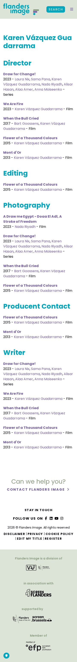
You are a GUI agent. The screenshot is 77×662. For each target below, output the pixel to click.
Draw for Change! (19, 74)
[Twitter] (51, 518)
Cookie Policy (59, 534)
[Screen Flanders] (38, 594)
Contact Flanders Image (36, 489)
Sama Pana (40, 79)
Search (56, 9)
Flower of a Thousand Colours (30, 138)
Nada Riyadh (51, 84)
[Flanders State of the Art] (22, 620)
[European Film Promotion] (38, 648)
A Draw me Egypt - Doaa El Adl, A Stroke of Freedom (32, 219)
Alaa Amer (24, 89)
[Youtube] (57, 518)
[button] (72, 9)
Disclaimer (14, 534)
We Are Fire (13, 103)
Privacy (35, 534)
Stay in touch (38, 510)
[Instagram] (62, 518)
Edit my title (29, 538)
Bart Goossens (26, 123)
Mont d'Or (12, 152)
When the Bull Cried (21, 118)
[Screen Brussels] (41, 620)
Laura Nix (22, 79)
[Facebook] (46, 518)
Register (53, 538)
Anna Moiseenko (48, 89)
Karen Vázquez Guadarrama (32, 82)
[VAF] (38, 569)
